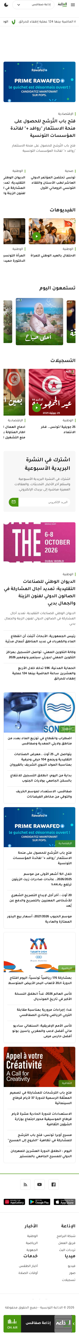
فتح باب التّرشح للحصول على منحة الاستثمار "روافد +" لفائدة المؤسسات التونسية (42, 129)
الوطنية (68, 249)
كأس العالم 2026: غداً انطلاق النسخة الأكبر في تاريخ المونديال (43, 997)
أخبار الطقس (28, 1266)
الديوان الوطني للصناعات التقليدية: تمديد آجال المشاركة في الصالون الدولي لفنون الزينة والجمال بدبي (39, 593)
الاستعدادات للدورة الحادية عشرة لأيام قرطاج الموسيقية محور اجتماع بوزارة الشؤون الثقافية (42, 1120)
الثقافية (67, 1083)
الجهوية (67, 729)
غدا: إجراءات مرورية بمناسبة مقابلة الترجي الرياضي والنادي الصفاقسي (44, 1013)
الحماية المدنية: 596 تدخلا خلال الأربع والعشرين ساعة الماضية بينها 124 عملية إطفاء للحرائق (43, 674)
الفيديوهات (62, 210)
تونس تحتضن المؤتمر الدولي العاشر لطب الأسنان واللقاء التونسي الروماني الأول (53, 183)
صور (72, 1273)
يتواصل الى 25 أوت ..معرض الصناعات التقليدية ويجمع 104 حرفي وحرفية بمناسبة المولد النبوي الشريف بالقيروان (41, 760)
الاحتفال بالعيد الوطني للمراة (53, 256)
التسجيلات (62, 361)
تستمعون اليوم (57, 288)
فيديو (71, 1266)
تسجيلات (68, 1280)
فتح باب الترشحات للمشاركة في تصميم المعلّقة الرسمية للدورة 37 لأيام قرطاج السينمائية (41, 1098)
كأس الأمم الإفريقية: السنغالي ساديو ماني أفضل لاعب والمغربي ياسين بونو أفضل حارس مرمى (42, 1031)
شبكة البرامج (66, 1236)
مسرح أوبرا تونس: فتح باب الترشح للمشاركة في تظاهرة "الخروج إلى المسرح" (40, 1138)
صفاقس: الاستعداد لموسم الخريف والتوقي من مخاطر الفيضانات (44, 794)
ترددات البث (67, 1250)
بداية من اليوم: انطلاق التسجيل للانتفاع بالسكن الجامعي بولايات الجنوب (41, 778)
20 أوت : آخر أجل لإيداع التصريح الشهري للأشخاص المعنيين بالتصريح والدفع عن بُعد (40, 901)
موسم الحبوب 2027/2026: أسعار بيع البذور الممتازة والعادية (39, 919)
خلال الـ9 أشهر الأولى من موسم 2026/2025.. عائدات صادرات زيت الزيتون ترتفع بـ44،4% (42, 880)
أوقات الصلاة (28, 1273)
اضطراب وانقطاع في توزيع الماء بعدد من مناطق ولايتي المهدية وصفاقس (40, 741)
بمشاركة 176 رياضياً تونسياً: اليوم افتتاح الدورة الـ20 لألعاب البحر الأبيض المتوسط (40, 981)
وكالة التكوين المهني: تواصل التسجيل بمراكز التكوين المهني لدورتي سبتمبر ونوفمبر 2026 (40, 655)
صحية (69, 171)
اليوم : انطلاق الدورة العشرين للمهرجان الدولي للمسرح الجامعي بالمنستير (41, 1154)
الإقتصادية (65, 114)
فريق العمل (66, 1243)
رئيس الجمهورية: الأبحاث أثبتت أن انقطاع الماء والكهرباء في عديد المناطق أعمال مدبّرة (40, 639)
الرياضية (67, 968)
